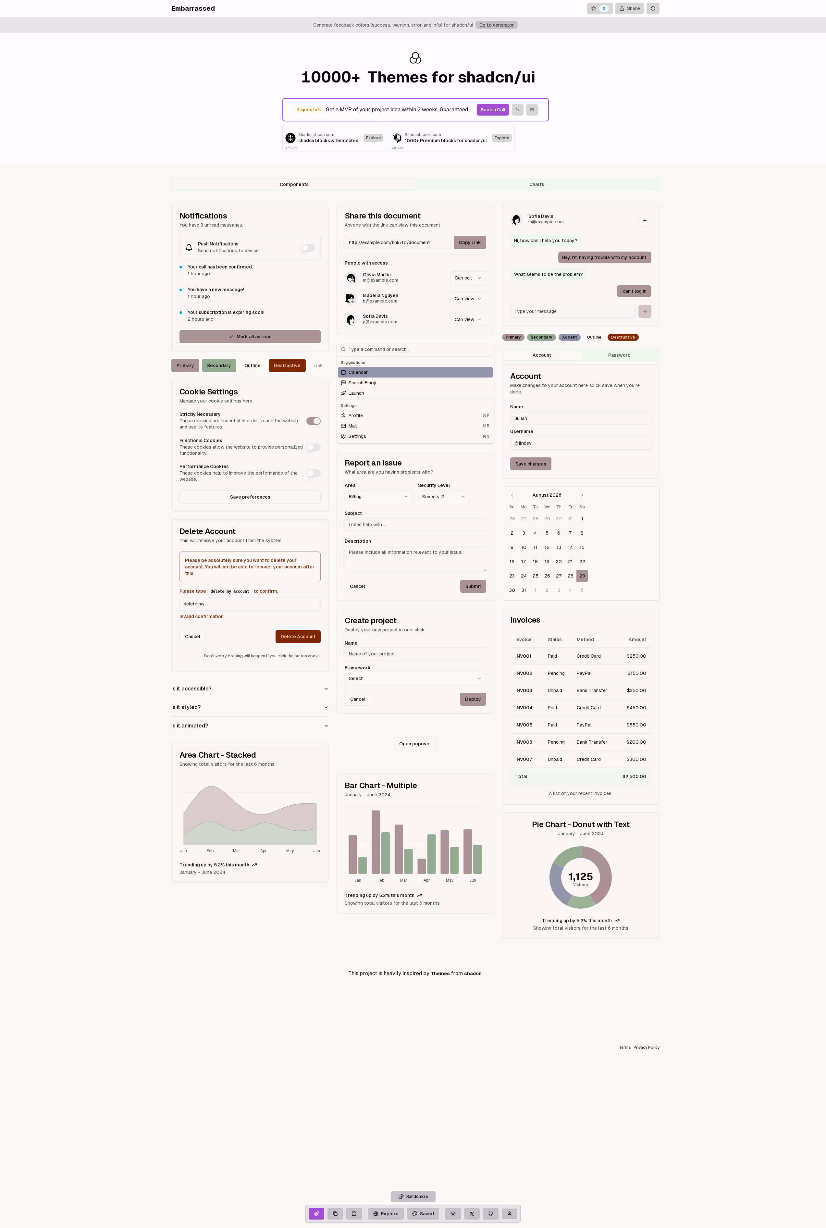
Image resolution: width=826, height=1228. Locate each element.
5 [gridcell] (547, 533)
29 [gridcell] (547, 518)
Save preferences (250, 497)
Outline (252, 365)
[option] (415, 372)
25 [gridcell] (535, 575)
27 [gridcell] (524, 518)
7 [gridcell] (570, 533)
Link (318, 365)
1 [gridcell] (582, 518)
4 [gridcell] (535, 533)
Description (358, 541)
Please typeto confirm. (228, 591)
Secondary (219, 365)
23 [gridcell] (512, 575)
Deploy (473, 699)
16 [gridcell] (512, 561)
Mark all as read (254, 336)
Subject (353, 513)
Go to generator (496, 25)
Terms (625, 1047)
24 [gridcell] (524, 575)
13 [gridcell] (559, 547)
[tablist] (415, 184)
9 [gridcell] (512, 547)
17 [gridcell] (523, 561)
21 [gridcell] (570, 561)
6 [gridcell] (558, 533)
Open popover (415, 743)
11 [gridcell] (535, 547)
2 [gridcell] (512, 533)
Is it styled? (186, 707)
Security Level (434, 485)
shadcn (473, 973)
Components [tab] (294, 184)
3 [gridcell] (524, 533)
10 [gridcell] (523, 547)
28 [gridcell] (535, 518)
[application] (250, 815)
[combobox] (468, 277)
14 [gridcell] (570, 547)
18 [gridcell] (535, 561)
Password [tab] (619, 355)
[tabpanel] (415, 571)
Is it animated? (189, 726)
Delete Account (298, 636)
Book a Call (493, 109)
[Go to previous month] (512, 495)
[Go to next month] (582, 495)
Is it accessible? (191, 689)
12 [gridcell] (547, 547)
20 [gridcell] (559, 561)
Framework (358, 667)
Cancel (192, 636)
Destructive (287, 365)
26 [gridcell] (512, 518)
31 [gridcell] (570, 518)
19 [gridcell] (547, 561)
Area (350, 485)
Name (351, 643)
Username (521, 431)
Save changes (530, 463)
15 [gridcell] (582, 547)
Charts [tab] (536, 184)
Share (633, 8)
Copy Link (470, 242)
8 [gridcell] (582, 533)
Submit (473, 586)
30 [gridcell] (559, 518)
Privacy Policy (647, 1047)
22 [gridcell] (582, 561)
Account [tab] (542, 355)
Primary (185, 365)
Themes (440, 973)
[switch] (308, 248)
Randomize (417, 1196)
